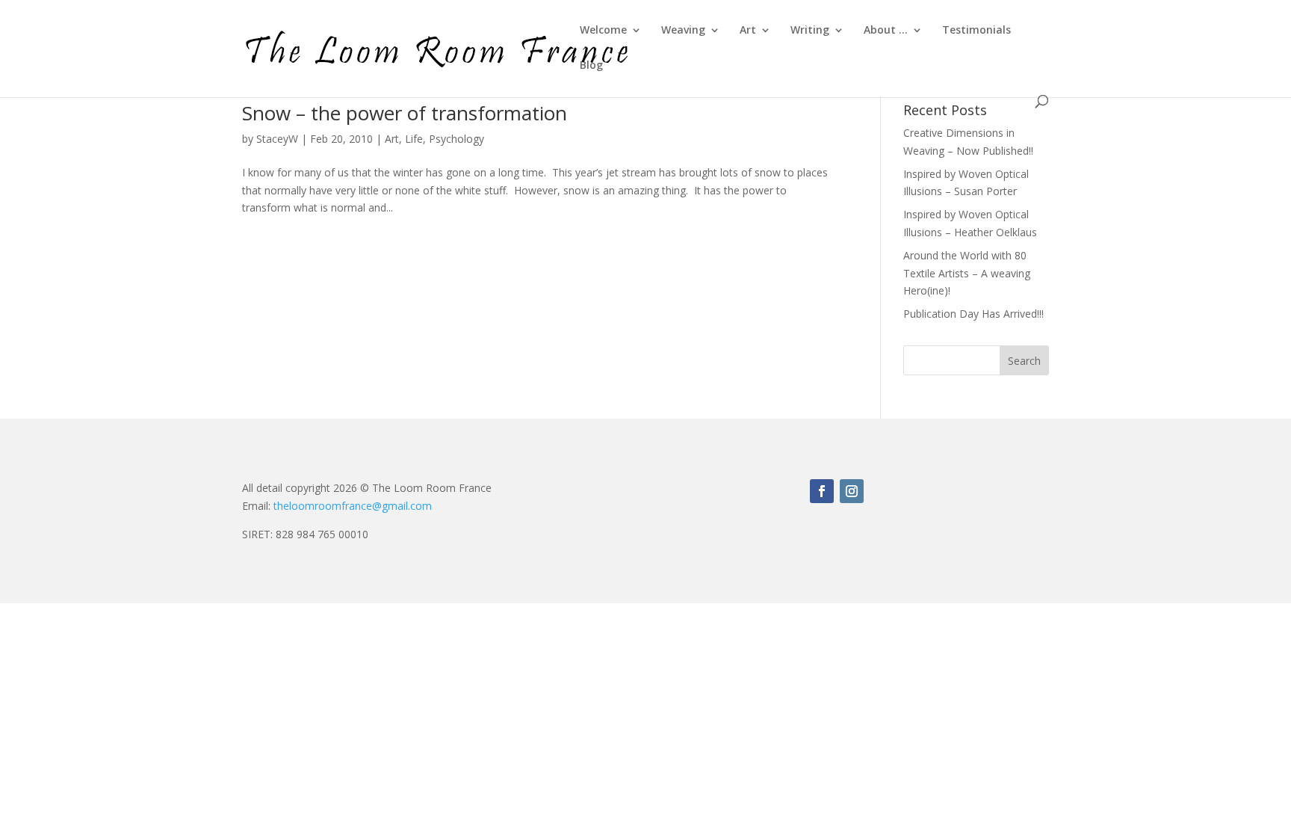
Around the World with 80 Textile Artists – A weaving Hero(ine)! (966, 273)
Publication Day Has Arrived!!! (973, 313)
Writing (809, 31)
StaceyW (277, 139)
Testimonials (976, 31)
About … (886, 31)
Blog (591, 66)
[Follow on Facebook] (822, 491)
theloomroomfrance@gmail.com (352, 506)
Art (748, 31)
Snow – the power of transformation (404, 112)
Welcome (603, 31)
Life (414, 139)
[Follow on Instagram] (852, 491)
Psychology (456, 139)
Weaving (683, 31)
